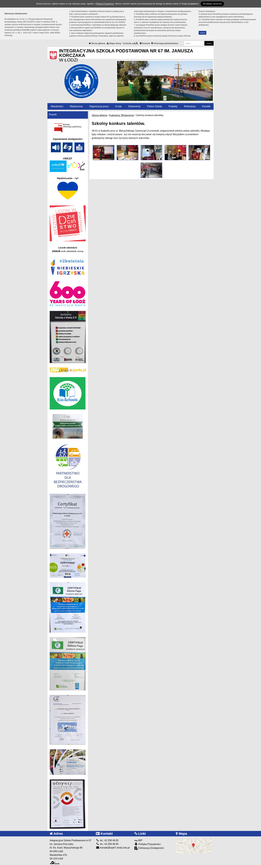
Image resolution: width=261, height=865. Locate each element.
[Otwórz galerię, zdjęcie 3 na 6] (151, 152)
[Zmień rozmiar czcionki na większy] (135, 43)
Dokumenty (134, 106)
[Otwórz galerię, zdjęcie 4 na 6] (175, 152)
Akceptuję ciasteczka (212, 4)
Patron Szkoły (154, 106)
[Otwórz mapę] (193, 846)
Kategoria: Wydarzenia (121, 115)
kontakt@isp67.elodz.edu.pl (114, 847)
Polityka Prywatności (149, 844)
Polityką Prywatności (105, 4)
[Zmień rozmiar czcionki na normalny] (133, 43)
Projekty (173, 106)
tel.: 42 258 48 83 (108, 840)
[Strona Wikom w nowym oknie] (54, 862)
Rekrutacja (190, 106)
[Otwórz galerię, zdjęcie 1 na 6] (103, 152)
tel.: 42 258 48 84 (108, 844)
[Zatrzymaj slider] (165, 98)
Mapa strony (115, 43)
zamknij (202, 33)
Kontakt (206, 106)
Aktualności (57, 106)
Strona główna (98, 43)
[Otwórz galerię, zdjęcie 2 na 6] (127, 152)
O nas (118, 106)
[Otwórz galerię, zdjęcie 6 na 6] (151, 170)
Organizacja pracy (99, 106)
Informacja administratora (165, 43)
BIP (140, 840)
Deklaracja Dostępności (151, 848)
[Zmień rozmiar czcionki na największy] (137, 43)
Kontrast (145, 43)
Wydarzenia (76, 106)
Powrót (52, 114)
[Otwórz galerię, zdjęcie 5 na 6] (199, 152)
